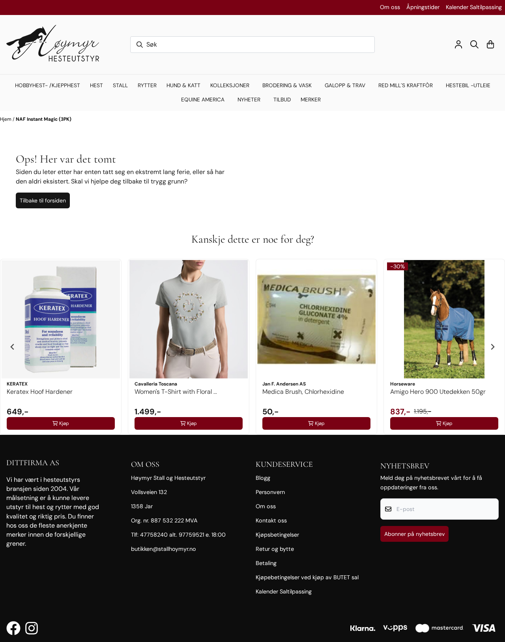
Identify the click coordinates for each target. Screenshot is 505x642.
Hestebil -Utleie (468, 85)
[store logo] (56, 44)
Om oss (390, 7)
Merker (311, 99)
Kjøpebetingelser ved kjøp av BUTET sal (307, 577)
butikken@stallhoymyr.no (163, 548)
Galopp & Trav (345, 85)
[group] (61, 347)
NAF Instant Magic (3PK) (43, 119)
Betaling (266, 563)
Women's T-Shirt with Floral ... (176, 391)
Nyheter (249, 99)
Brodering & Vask (287, 85)
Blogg (263, 477)
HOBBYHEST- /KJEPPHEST (47, 85)
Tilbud (282, 99)
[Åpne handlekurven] (490, 44)
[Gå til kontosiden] (458, 44)
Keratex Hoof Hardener (40, 391)
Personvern (270, 492)
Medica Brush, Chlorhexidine (303, 391)
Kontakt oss (271, 520)
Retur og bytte (275, 548)
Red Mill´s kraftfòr (405, 85)
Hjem (6, 119)
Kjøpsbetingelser (277, 534)
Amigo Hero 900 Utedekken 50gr (438, 391)
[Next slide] (492, 347)
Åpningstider (423, 7)
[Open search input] (474, 44)
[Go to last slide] (12, 347)
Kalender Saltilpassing (474, 7)
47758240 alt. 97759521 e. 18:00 (183, 534)
